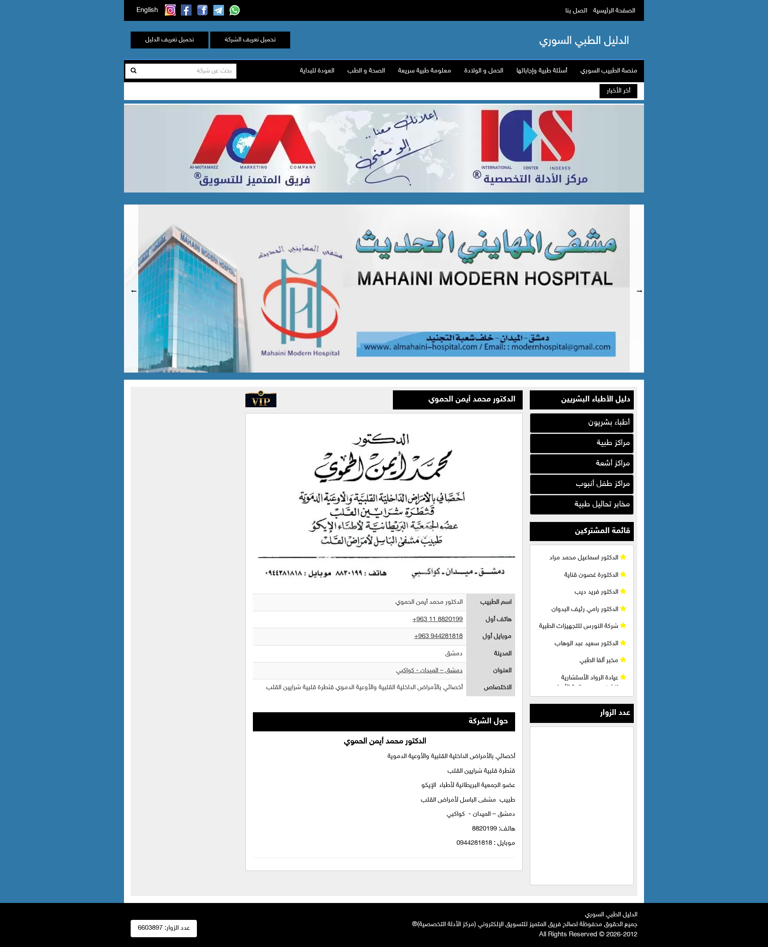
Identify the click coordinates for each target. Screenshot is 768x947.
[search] (133, 71)
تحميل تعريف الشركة (250, 40)
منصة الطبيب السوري (608, 71)
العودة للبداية (317, 71)
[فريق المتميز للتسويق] (384, 147)
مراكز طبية (613, 443)
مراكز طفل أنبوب (603, 484)
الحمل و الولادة (483, 71)
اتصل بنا (576, 11)
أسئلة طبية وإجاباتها (541, 71)
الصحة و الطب (366, 71)
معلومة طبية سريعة (424, 71)
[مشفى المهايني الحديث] (384, 289)
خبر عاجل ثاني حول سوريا (532, 91)
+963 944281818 (438, 636)
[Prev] (131, 289)
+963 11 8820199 (437, 619)
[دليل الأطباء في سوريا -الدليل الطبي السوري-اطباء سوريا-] (570, 40)
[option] (384, 289)
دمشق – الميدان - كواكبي (429, 670)
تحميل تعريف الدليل (169, 40)
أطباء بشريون (609, 423)
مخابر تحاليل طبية (602, 505)
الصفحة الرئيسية (614, 11)
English (147, 10)
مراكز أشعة (613, 464)
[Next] (637, 289)
